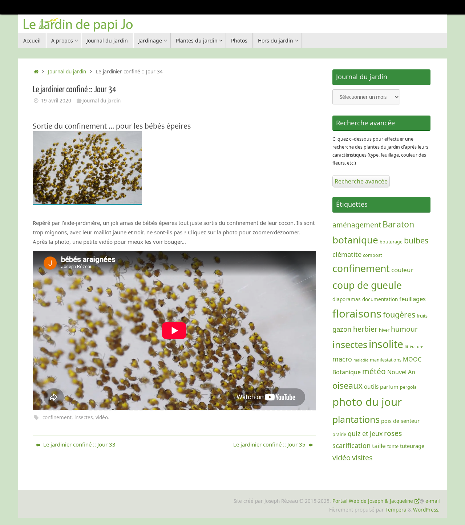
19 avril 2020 (56, 100)
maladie (360, 360)
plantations (356, 419)
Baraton (398, 224)
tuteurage (412, 445)
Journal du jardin (67, 71)
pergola (408, 387)
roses (393, 433)
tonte (393, 446)
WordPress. (426, 509)
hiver (384, 330)
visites (362, 458)
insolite (386, 344)
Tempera (396, 509)
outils (371, 387)
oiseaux (347, 385)
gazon (342, 329)
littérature (414, 346)
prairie (339, 434)
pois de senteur (400, 420)
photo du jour (367, 402)
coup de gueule (367, 285)
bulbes (416, 240)
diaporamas (346, 299)
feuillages (412, 299)
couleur (402, 270)
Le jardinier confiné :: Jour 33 (79, 444)
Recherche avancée (361, 181)
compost (372, 255)
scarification (351, 445)
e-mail (432, 501)
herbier (365, 329)
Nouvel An (401, 372)
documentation (380, 299)
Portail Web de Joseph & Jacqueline (372, 501)
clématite (346, 254)
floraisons (356, 313)
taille (379, 445)
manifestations (385, 360)
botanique (355, 239)
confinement (57, 417)
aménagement (356, 225)
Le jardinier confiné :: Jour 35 (270, 444)
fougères (399, 314)
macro (342, 359)
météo (374, 371)
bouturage (391, 242)
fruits (422, 316)
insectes (83, 417)
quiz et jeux (365, 433)
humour (404, 329)
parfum (389, 386)
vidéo (102, 417)
